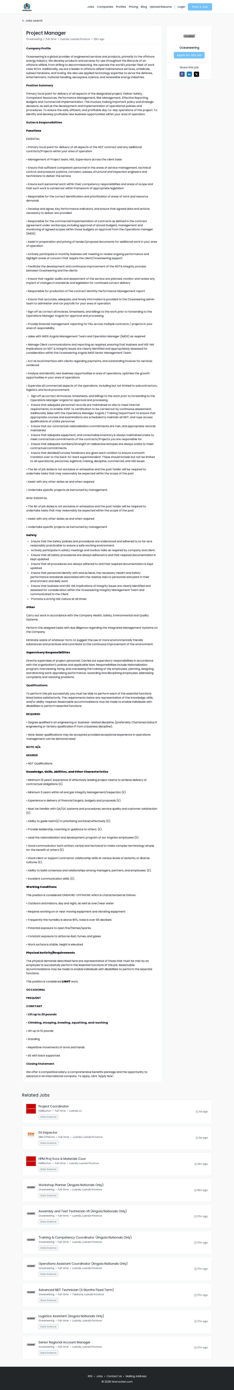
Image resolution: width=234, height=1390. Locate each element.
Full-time (51, 39)
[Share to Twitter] (196, 74)
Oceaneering (34, 39)
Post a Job (200, 7)
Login (181, 7)
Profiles (121, 7)
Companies (105, 7)
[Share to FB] (182, 74)
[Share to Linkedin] (189, 74)
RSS (90, 1376)
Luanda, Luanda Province (75, 39)
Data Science (48, 1117)
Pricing (133, 7)
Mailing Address (136, 1376)
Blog (144, 7)
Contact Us (114, 1376)
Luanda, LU (75, 1111)
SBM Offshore (47, 1137)
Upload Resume (161, 7)
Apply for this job (189, 55)
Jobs (90, 7)
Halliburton (45, 1111)
